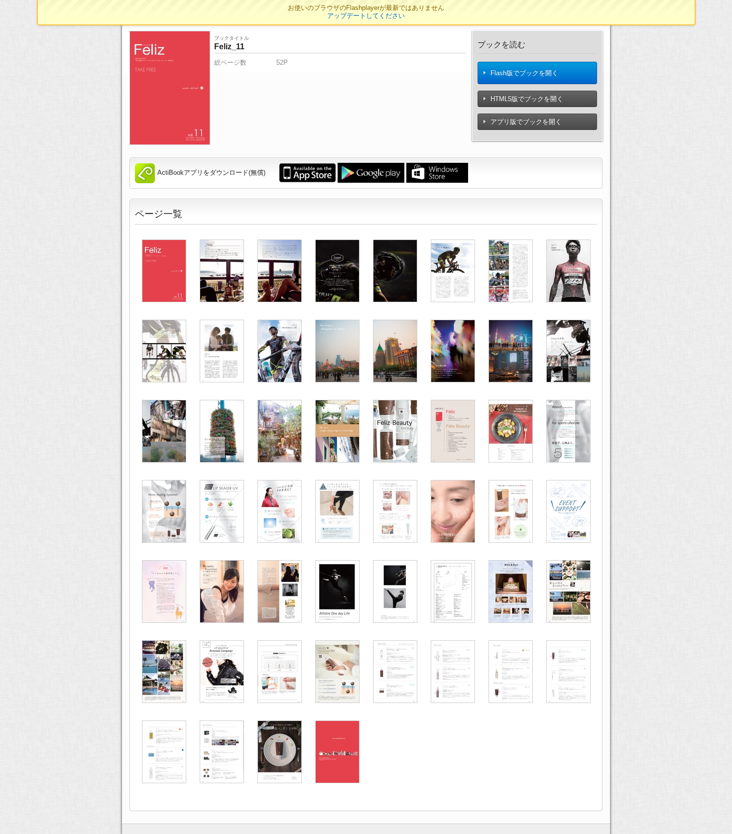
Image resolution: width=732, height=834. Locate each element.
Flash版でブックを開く (523, 73)
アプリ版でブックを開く (525, 121)
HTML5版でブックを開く (525, 99)
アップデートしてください (366, 15)
